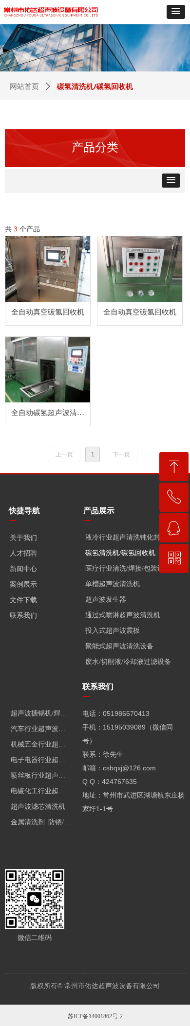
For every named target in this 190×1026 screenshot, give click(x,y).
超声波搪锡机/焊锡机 (42, 713)
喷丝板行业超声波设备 (44, 775)
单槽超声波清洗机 (112, 584)
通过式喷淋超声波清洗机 (122, 615)
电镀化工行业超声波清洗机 (44, 791)
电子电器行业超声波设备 (44, 760)
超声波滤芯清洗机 (38, 806)
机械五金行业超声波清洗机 (44, 744)
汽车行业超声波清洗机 (44, 728)
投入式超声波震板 (112, 630)
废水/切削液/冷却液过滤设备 (128, 661)
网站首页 (24, 86)
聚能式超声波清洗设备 (119, 646)
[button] (176, 12)
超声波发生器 (105, 599)
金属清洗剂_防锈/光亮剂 (44, 822)
